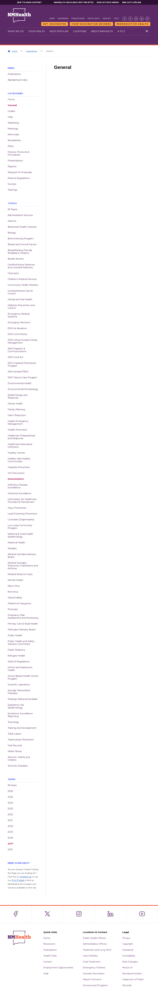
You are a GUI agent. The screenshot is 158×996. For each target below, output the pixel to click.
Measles (12, 548)
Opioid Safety (15, 597)
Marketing (13, 122)
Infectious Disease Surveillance (18, 486)
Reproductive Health (132, 24)
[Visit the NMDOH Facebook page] (124, 18)
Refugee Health (16, 655)
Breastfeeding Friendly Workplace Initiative (20, 251)
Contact (107, 18)
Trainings (12, 189)
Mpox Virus (14, 586)
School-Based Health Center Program (23, 677)
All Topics (12, 209)
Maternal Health (16, 542)
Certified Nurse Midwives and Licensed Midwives (21, 266)
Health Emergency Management (18, 422)
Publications (77, 18)
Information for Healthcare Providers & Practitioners (22, 500)
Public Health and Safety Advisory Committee (21, 642)
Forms (11, 99)
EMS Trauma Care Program (22, 377)
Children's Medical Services (22, 279)
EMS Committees (17, 334)
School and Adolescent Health (20, 669)
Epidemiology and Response (17, 396)
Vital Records (15, 745)
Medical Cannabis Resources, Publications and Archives (23, 565)
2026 (10, 791)
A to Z (121, 31)
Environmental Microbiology (23, 389)
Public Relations (16, 649)
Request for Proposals (20, 172)
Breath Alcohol (16, 258)
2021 (10, 820)
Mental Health (15, 580)
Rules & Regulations (18, 178)
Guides (11, 111)
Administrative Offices (95, 944)
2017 (10, 843)
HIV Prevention (16, 473)
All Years (12, 785)
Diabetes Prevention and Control (21, 306)
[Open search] (146, 31)
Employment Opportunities (58, 967)
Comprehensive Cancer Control (20, 292)
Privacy (126, 938)
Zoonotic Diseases (18, 765)
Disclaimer (128, 950)
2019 (10, 832)
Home (52, 18)
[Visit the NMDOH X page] (130, 18)
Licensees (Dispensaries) (21, 519)
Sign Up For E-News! (108, 2)
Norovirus (13, 591)
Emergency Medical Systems (18, 315)
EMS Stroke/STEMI (18, 371)
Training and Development (22, 728)
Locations (79, 31)
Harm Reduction (17, 415)
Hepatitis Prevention (19, 467)
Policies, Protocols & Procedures (18, 153)
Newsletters (14, 140)
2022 (10, 814)
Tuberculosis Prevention (21, 739)
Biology (12, 232)
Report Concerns (92, 979)
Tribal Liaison (14, 733)
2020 (10, 826)
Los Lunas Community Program (20, 527)
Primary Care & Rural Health (23, 623)
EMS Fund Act (15, 357)
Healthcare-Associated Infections (20, 445)
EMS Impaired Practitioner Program (22, 364)
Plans (11, 146)
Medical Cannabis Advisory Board (22, 555)
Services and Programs (95, 985)
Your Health (36, 31)
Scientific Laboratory (19, 684)
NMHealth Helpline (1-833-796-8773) (74, 2)
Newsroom (63, 18)
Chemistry (13, 273)
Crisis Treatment (91, 961)
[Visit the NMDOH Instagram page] (136, 18)
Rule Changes (129, 961)
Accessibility (128, 955)
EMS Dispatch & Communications (17, 350)
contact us (25, 876)
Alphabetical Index (17, 80)
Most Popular (59, 31)
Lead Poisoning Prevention (22, 513)
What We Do (16, 31)
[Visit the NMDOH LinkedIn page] (142, 18)
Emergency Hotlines (94, 967)
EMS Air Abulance (17, 328)
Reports (12, 166)
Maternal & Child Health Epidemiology (20, 535)
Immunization (16, 479)
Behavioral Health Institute (22, 226)
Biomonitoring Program (20, 238)
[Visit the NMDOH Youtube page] (147, 18)
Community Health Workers (23, 285)
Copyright (127, 944)
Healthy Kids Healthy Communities (19, 460)
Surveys (12, 184)
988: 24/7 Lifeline (131, 2)
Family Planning (16, 409)
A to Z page (18, 880)
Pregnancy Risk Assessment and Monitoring (23, 616)
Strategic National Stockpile (22, 699)
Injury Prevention (17, 507)
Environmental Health (19, 383)
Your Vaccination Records (91, 24)
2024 (10, 802)
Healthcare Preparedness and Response (21, 437)
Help (116, 18)
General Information (93, 973)
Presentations (15, 160)
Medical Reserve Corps (20, 574)
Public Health (15, 635)
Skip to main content (29, 2)
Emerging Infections (19, 322)
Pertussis (13, 609)
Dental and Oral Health (20, 299)
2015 (10, 849)
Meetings (13, 128)
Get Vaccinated (54, 24)
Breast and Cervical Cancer (22, 244)
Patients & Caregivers (19, 603)
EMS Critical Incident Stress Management (22, 341)
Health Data (93, 18)
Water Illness (15, 751)
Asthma (12, 221)
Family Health (15, 403)
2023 (10, 808)
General (12, 105)
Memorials (13, 134)
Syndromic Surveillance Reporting (20, 715)
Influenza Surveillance (19, 493)
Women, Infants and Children (19, 758)
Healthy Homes (16, 452)
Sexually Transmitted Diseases (19, 692)
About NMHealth (102, 31)
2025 (10, 797)
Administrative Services (20, 215)
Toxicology (13, 722)
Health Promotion (17, 429)
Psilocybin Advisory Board (21, 629)
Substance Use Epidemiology (16, 706)
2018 (10, 837)
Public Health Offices (94, 938)
